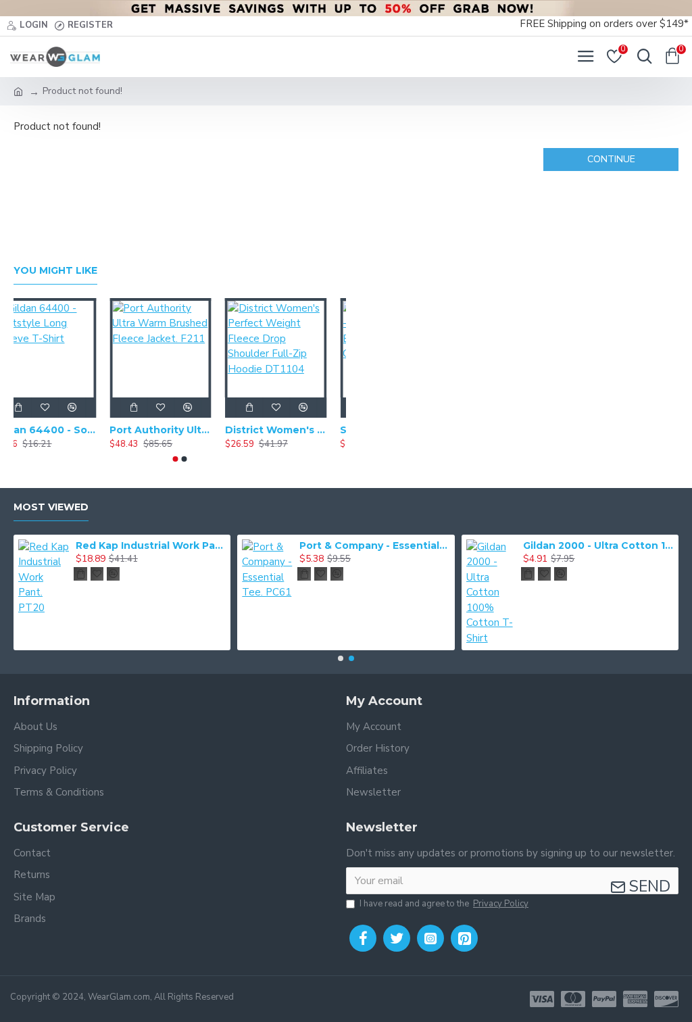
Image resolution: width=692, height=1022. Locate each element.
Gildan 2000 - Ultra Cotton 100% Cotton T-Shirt (598, 545)
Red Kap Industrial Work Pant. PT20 (151, 545)
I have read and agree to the (444, 904)
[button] (175, 459)
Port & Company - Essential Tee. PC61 (374, 545)
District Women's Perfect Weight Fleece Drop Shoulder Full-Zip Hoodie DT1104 (295, 430)
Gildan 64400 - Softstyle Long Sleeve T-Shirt (65, 430)
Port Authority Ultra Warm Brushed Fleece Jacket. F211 (180, 430)
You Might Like (55, 270)
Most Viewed (51, 507)
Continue (611, 159)
